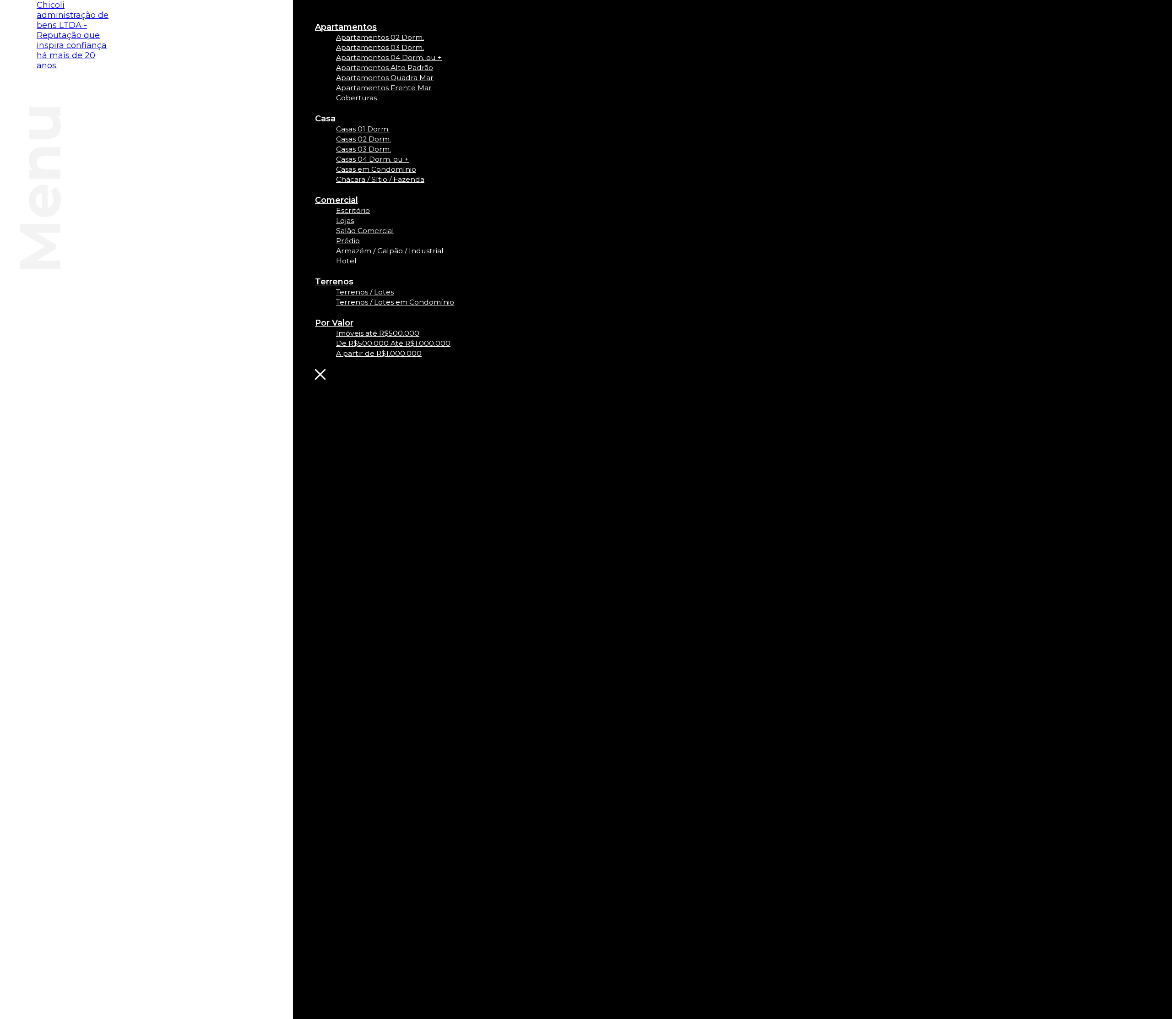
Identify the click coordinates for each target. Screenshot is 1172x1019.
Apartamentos (346, 27)
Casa (325, 119)
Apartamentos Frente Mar (384, 87)
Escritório (353, 210)
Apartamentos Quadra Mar (385, 77)
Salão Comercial (365, 230)
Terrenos (334, 282)
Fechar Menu (386, 374)
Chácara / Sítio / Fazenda (380, 179)
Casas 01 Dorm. (363, 129)
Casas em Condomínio (376, 169)
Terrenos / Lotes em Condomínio (395, 302)
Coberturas (356, 97)
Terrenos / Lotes (365, 292)
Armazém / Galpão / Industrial (390, 250)
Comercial (336, 200)
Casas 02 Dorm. (363, 139)
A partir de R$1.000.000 (379, 353)
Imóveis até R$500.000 (377, 333)
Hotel (346, 260)
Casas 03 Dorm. (363, 149)
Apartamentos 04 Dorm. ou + (389, 57)
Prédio (348, 240)
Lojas (345, 220)
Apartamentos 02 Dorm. (380, 37)
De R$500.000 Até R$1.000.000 (393, 343)
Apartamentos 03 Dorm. (380, 47)
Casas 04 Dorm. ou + (372, 159)
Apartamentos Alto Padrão (384, 67)
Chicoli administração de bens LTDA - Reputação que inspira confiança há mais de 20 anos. (73, 35)
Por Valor (334, 323)
